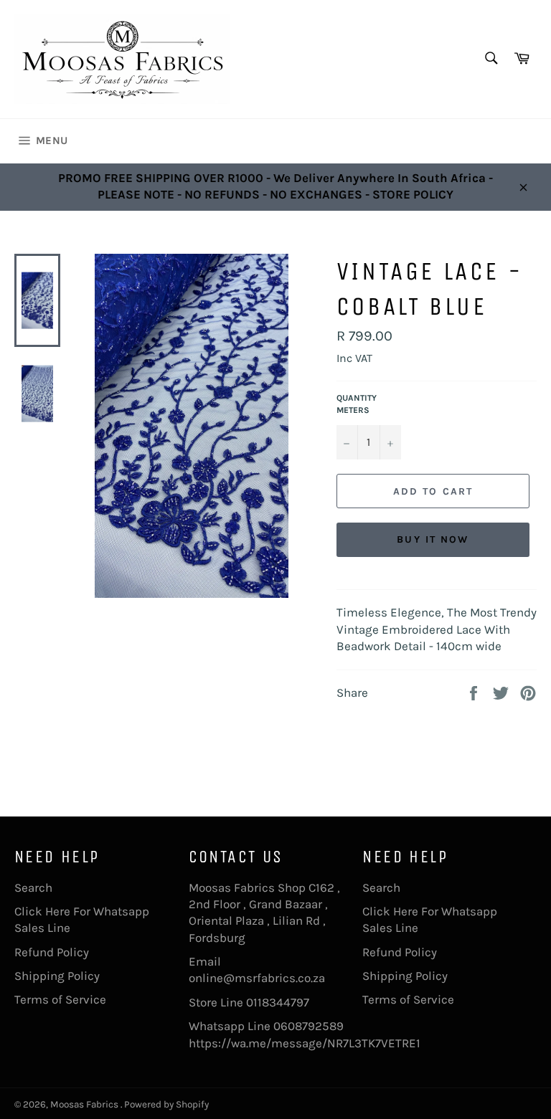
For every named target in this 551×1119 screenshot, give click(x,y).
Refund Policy (51, 952)
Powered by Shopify (166, 1104)
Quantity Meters (356, 404)
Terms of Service (60, 999)
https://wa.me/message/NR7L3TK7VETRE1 (304, 1043)
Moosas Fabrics (85, 1104)
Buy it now (432, 539)
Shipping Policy (57, 975)
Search (33, 887)
